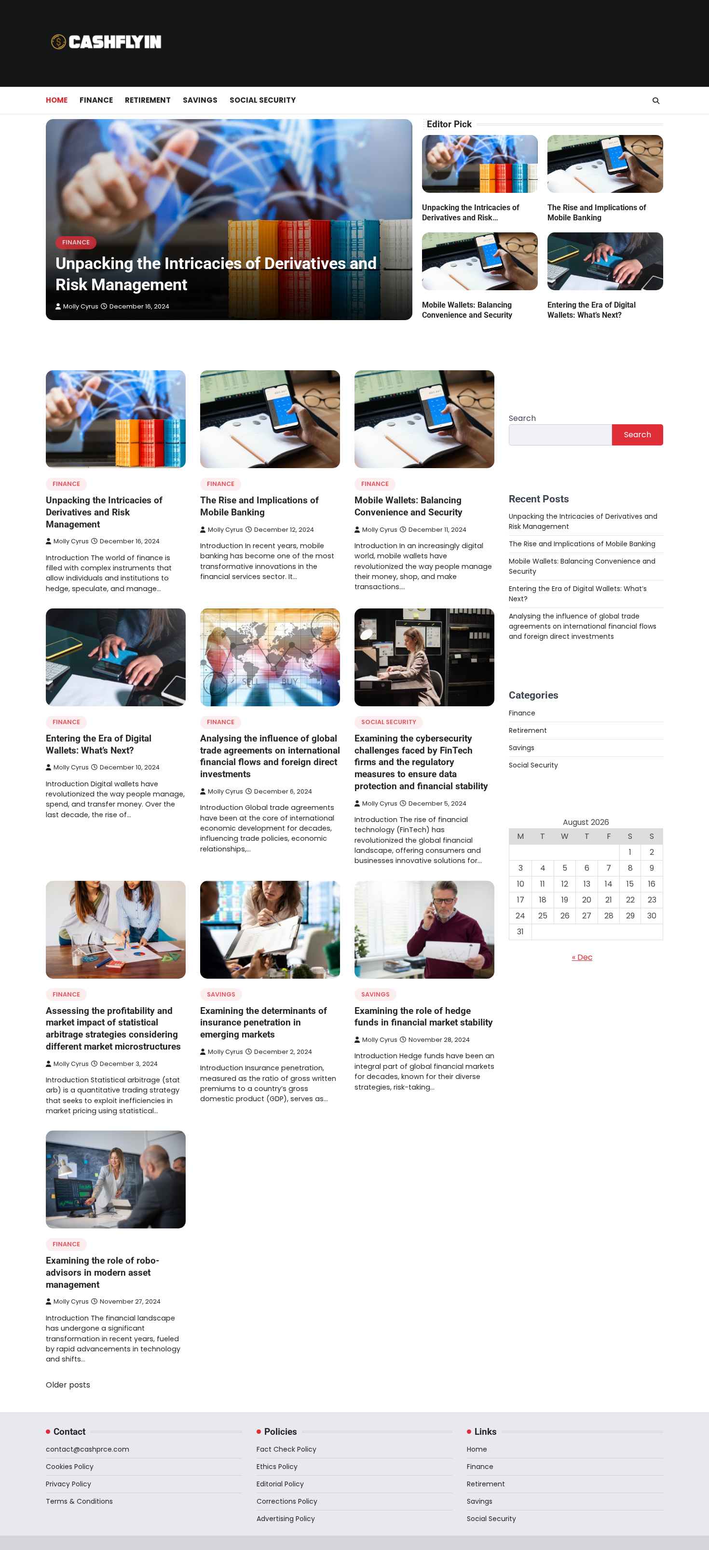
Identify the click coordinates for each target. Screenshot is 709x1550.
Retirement (148, 100)
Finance (96, 100)
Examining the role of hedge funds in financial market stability (423, 1016)
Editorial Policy (280, 1484)
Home (57, 100)
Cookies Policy (70, 1466)
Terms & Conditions (79, 1501)
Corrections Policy (287, 1501)
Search (522, 418)
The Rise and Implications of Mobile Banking (259, 506)
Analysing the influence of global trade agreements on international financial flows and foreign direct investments (270, 756)
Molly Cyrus (80, 306)
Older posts (68, 1384)
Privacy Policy (68, 1484)
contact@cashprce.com (87, 1449)
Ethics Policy (277, 1466)
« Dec (582, 957)
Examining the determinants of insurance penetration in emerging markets (263, 1022)
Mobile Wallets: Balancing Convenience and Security (408, 506)
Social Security (263, 100)
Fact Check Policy (286, 1449)
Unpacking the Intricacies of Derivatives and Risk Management (470, 217)
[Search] (656, 101)
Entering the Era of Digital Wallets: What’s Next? (98, 744)
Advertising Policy (286, 1518)
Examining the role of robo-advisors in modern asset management (102, 1272)
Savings (200, 100)
